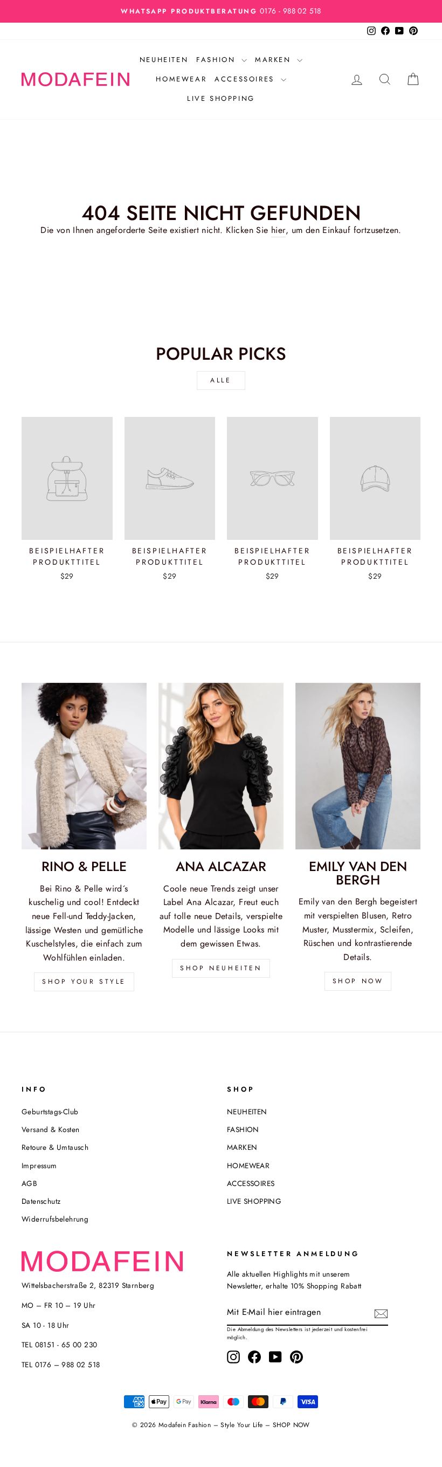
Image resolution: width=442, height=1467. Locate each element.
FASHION (217, 59)
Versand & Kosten (50, 1129)
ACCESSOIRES (246, 79)
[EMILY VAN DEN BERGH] (357, 766)
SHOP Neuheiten (220, 968)
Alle (220, 380)
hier (278, 230)
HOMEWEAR (181, 79)
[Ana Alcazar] (221, 766)
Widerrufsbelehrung (55, 1219)
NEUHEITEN (164, 59)
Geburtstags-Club (50, 1111)
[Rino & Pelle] (84, 766)
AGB (29, 1183)
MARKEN (274, 59)
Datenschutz (41, 1201)
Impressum (39, 1165)
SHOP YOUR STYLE (84, 981)
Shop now (358, 981)
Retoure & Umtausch (55, 1147)
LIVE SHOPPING (221, 98)
